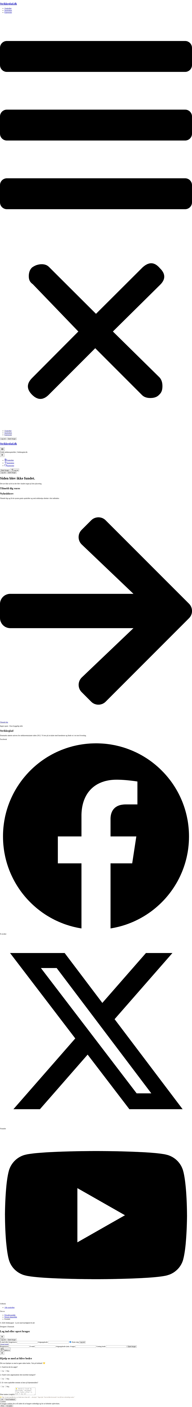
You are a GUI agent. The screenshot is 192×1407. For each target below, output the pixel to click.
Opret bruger (12, 439)
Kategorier (8, 12)
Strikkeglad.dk (8, 3)
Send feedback (10, 1399)
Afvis (2, 1406)
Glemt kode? (4, 1344)
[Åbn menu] (2, 450)
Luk (2, 1399)
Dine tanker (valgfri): (7, 1394)
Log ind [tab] (3, 1340)
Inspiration (8, 10)
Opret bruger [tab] (12, 1340)
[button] (96, 221)
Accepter (9, 1406)
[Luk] (2, 1337)
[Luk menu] (2, 456)
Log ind (3, 439)
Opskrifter (8, 8)
